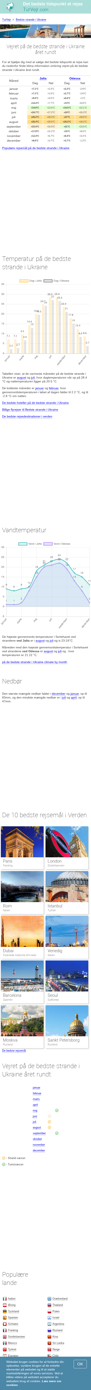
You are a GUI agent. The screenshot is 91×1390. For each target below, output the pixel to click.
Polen (55, 1311)
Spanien (8, 999)
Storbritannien (56, 865)
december (58, 693)
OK (80, 1364)
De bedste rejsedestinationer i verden (27, 416)
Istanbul (55, 905)
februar (53, 388)
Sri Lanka (58, 1343)
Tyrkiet (52, 910)
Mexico (12, 1343)
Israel (55, 1317)
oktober (37, 1139)
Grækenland (60, 1298)
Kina (55, 1336)
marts (36, 1099)
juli (33, 377)
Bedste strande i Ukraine (31, 19)
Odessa (74, 78)
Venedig (55, 950)
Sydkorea (53, 999)
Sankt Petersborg (64, 1040)
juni (35, 1116)
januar (39, 388)
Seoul (53, 995)
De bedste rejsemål (14, 1050)
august (21, 377)
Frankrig (7, 865)
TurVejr (6, 19)
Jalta (43, 78)
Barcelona (12, 995)
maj (35, 1110)
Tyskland (13, 1311)
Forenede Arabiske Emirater (19, 955)
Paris (7, 861)
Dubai (8, 950)
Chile (55, 1355)
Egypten (13, 1355)
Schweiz (13, 1323)
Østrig (11, 1305)
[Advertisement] (45, 198)
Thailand (57, 1305)
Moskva (10, 1040)
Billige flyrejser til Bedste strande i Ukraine (30, 409)
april (74, 697)
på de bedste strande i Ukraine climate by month (34, 662)
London (55, 861)
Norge (56, 1349)
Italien (6, 910)
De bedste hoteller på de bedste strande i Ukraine (35, 402)
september (39, 1133)
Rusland (8, 1044)
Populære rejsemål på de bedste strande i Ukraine (35, 148)
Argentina (58, 1323)
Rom (7, 905)
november (39, 1144)
